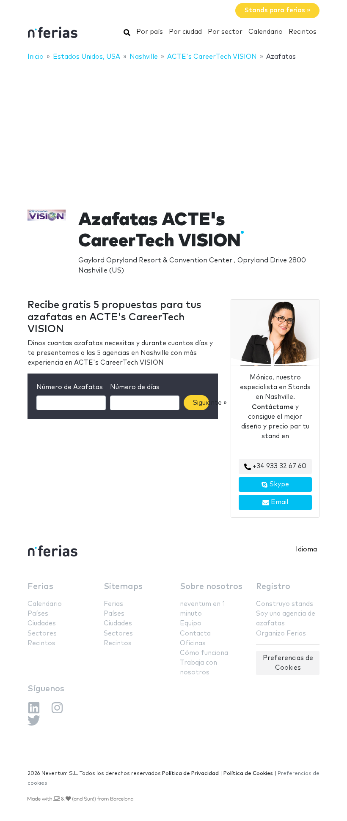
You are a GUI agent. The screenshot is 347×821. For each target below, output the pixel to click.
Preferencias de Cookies (288, 663)
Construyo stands (284, 604)
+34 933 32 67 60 (278, 466)
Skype (278, 484)
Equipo (190, 623)
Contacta (195, 633)
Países (38, 614)
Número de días (135, 387)
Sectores (42, 633)
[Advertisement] (173, 130)
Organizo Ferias (281, 633)
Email (278, 502)
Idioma (306, 549)
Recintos (303, 32)
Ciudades (42, 623)
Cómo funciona (204, 653)
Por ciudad (185, 32)
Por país (149, 32)
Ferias (40, 587)
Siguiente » (201, 403)
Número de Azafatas (69, 387)
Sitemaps (123, 587)
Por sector (225, 32)
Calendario (265, 32)
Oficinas (193, 643)
